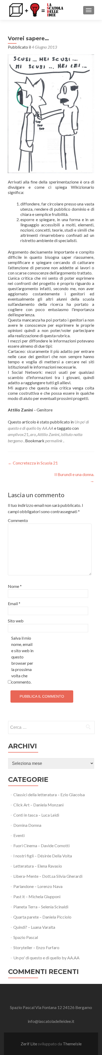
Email (14, 603)
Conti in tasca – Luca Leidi (36, 814)
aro (33, 434)
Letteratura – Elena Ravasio (37, 865)
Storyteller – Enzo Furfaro (36, 947)
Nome (15, 586)
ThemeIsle (72, 1043)
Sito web (16, 620)
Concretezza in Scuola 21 (33, 462)
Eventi (19, 835)
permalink (54, 440)
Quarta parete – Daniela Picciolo (42, 916)
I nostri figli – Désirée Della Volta (42, 855)
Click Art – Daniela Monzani (38, 804)
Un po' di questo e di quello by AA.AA (46, 957)
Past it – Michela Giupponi (36, 896)
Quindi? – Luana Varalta (34, 927)
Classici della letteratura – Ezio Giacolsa (49, 794)
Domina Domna (27, 825)
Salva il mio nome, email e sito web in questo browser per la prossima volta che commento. (22, 659)
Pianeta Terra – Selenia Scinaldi (40, 906)
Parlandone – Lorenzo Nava (38, 886)
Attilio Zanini (48, 434)
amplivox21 (18, 434)
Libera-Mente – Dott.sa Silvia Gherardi (47, 876)
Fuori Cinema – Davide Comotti (41, 845)
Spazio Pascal (25, 937)
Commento (18, 520)
